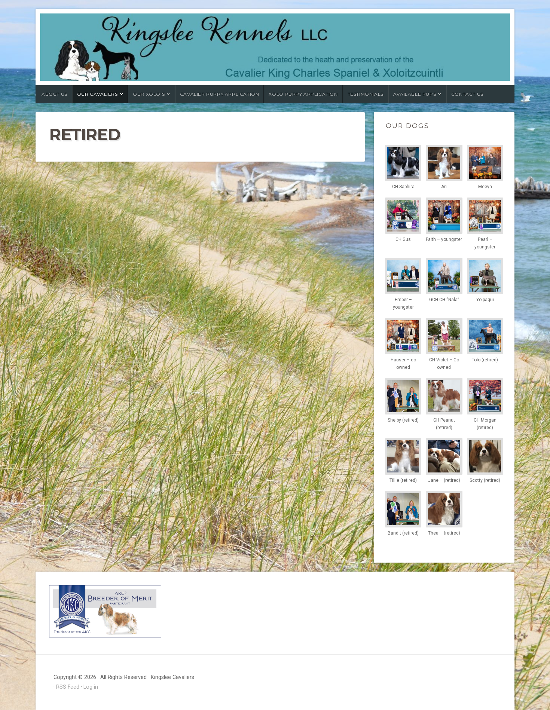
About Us (54, 94)
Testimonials (366, 94)
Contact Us (467, 94)
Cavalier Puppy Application (219, 94)
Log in (90, 687)
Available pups (414, 94)
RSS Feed (67, 687)
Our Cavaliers (97, 94)
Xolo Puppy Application (303, 94)
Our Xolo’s (149, 94)
